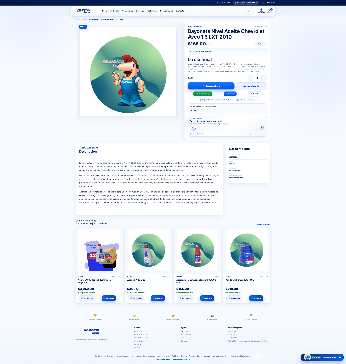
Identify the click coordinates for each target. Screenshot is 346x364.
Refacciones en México (141, 338)
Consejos (140, 11)
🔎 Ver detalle (87, 298)
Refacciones (138, 331)
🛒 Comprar (108, 298)
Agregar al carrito (251, 86)
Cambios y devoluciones (220, 356)
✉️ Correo (231, 334)
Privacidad (183, 356)
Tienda (114, 11)
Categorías (137, 344)
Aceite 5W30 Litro (136, 280)
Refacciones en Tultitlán (142, 334)
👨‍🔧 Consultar (255, 93)
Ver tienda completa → (262, 224)
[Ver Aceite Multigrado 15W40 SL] (246, 250)
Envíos (183, 338)
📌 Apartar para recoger (202, 93)
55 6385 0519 (268, 3)
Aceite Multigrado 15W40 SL (240, 280)
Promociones (127, 11)
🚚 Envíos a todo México (224, 100)
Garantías (184, 341)
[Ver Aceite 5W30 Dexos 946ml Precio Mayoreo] (99, 250)
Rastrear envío (166, 11)
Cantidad (191, 78)
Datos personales (203, 356)
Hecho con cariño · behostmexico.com (173, 360)
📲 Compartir (230, 93)
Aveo (193, 110)
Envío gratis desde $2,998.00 (245, 3)
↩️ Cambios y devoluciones (245, 100)
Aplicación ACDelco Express (241, 356)
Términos (192, 356)
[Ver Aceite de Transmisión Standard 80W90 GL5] (197, 250)
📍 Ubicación (232, 338)
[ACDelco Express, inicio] (86, 11)
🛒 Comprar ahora (211, 86)
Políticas (175, 356)
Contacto (180, 11)
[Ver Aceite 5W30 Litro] (148, 250)
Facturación (152, 11)
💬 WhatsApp (232, 331)
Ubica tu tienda (223, 3)
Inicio (104, 11)
